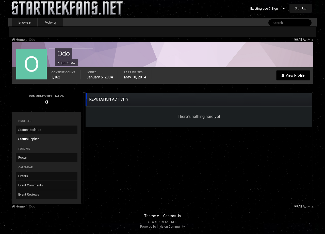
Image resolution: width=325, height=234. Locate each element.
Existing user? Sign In (266, 8)
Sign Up (300, 8)
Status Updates (29, 130)
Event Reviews (28, 194)
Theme (150, 216)
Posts (22, 157)
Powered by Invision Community (162, 226)
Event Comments (30, 185)
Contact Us (172, 216)
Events (23, 176)
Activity (51, 22)
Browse (25, 22)
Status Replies (28, 139)
